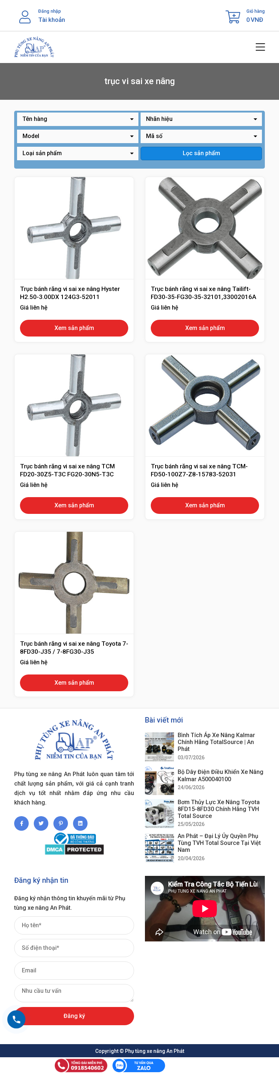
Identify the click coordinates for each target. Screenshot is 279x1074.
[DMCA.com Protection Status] (74, 849)
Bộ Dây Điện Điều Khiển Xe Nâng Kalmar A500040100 (220, 775)
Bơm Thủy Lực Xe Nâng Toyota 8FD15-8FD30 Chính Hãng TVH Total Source (219, 809)
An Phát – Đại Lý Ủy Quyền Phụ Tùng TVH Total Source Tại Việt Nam (219, 843)
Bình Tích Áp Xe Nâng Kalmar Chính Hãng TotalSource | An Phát (216, 742)
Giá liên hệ (34, 307)
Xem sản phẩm (74, 327)
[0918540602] (16, 1019)
